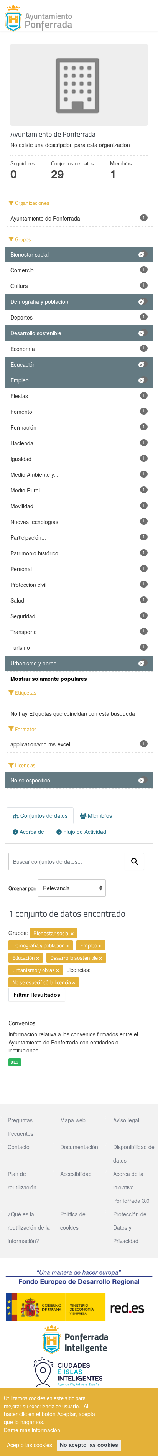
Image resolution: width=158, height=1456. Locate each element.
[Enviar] (135, 861)
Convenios (21, 1023)
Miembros (99, 815)
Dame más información (32, 1430)
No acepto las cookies (89, 1445)
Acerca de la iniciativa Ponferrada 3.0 (131, 1187)
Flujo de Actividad (84, 831)
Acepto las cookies (29, 1445)
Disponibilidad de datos (134, 1153)
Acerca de (31, 831)
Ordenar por (21, 888)
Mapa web (73, 1120)
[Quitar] (72, 934)
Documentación (79, 1147)
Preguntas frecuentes (20, 1126)
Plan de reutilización (22, 1180)
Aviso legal (126, 1120)
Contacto (19, 1147)
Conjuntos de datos (43, 815)
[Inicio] (38, 18)
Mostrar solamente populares (48, 678)
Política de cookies (73, 1220)
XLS (14, 1062)
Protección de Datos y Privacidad (129, 1227)
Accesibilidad (76, 1174)
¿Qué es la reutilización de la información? (29, 1227)
